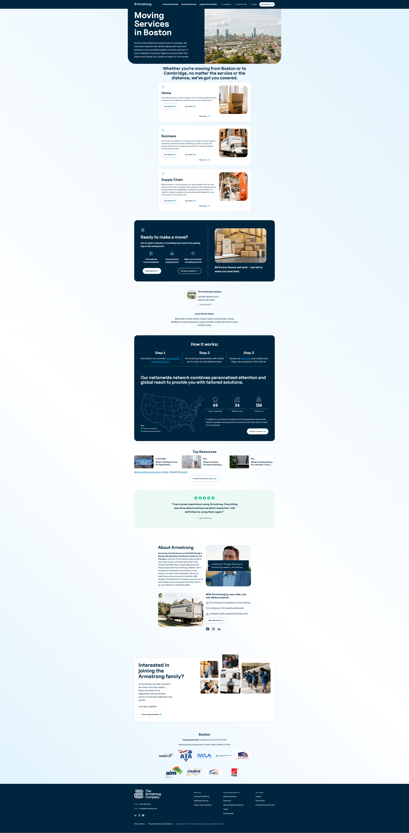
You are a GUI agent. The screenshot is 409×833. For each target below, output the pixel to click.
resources (245, 358)
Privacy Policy (139, 824)
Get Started (265, 4)
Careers (258, 796)
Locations (227, 4)
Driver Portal (260, 801)
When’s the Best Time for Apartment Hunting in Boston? (166, 464)
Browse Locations (256, 431)
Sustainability (228, 814)
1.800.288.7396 (241, 4)
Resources (227, 801)
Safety (225, 809)
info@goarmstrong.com (148, 809)
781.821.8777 (206, 305)
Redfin (165, 472)
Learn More (189, 106)
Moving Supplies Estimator (233, 805)
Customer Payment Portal (265, 805)
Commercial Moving (170, 4)
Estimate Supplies (188, 271)
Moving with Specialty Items (147, 472)
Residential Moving (188, 4)
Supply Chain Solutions (208, 4)
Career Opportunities (150, 714)
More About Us (215, 620)
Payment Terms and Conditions (160, 824)
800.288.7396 (145, 804)
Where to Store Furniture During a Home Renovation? (212, 464)
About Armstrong (229, 796)
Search (254, 4)
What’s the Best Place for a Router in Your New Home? (262, 464)
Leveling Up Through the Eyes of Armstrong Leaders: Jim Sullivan (227, 566)
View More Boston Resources (203, 478)
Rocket (184, 472)
